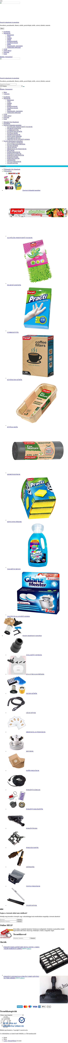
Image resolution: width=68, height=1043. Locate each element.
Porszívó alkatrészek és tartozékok (9, 22)
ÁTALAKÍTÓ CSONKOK (15, 142)
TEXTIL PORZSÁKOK (14, 161)
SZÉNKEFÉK (11, 160)
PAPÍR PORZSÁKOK (13, 152)
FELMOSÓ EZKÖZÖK (14, 128)
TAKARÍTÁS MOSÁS (14, 138)
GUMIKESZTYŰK (13, 130)
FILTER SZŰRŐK (12, 145)
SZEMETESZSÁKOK (13, 134)
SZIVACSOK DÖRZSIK (14, 136)
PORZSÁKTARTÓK (13, 158)
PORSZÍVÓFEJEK (12, 157)
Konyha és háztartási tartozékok (12, 125)
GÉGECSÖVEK (12, 147)
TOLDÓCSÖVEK (12, 163)
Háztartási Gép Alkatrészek (11, 122)
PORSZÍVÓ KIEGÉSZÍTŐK (15, 155)
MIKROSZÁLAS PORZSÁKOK (16, 149)
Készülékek (7, 123)
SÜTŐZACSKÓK (12, 133)
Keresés (19, 921)
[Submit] (23, 86)
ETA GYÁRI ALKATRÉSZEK (16, 144)
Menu (5, 92)
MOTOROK (10, 150)
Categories (6, 94)
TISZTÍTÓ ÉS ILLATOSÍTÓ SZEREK (18, 139)
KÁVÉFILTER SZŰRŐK (14, 131)
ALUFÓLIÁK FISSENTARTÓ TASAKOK (19, 126)
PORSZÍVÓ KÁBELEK (14, 153)
